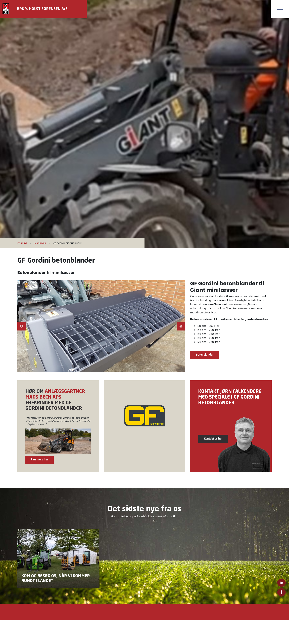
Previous (21, 326)
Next (181, 326)
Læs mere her (39, 459)
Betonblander (204, 354)
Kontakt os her (213, 438)
